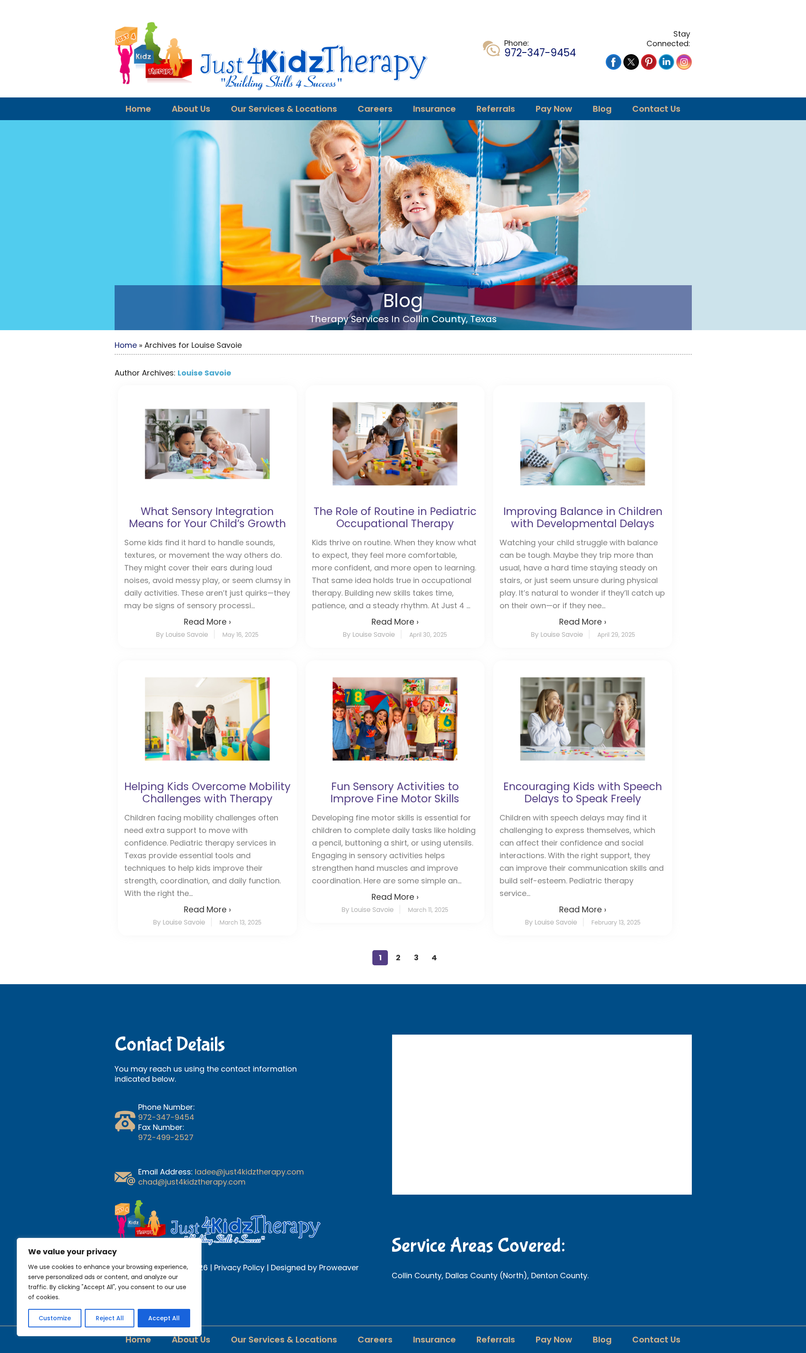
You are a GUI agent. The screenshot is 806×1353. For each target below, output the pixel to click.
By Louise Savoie (182, 634)
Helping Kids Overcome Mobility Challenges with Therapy (207, 792)
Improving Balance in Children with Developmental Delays (582, 517)
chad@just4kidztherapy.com (192, 1182)
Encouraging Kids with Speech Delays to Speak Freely (582, 792)
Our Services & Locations (284, 109)
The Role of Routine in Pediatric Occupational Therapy (395, 517)
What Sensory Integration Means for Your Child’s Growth (207, 517)
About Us (191, 109)
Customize (55, 1318)
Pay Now (554, 109)
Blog (602, 109)
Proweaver (339, 1267)
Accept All (164, 1318)
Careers (375, 109)
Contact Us (656, 109)
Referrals (495, 109)
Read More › (207, 622)
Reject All (110, 1318)
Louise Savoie (204, 373)
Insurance (434, 109)
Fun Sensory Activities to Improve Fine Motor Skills (394, 792)
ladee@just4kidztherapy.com (249, 1171)
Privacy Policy (239, 1267)
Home (138, 109)
